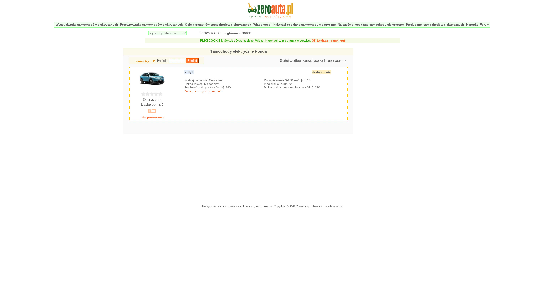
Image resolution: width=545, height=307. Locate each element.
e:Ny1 (189, 72)
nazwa (307, 60)
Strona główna (227, 33)
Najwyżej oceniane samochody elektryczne (304, 24)
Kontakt (472, 24)
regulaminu (264, 206)
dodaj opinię (321, 72)
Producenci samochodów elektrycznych (435, 24)
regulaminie (290, 40)
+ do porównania (152, 117)
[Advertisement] (238, 168)
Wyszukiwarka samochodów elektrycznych (87, 24)
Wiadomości (262, 24)
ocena (318, 60)
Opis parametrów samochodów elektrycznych (218, 24)
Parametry (142, 61)
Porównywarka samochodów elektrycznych (151, 24)
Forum (484, 24)
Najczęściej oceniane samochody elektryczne (371, 24)
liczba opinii (334, 60)
